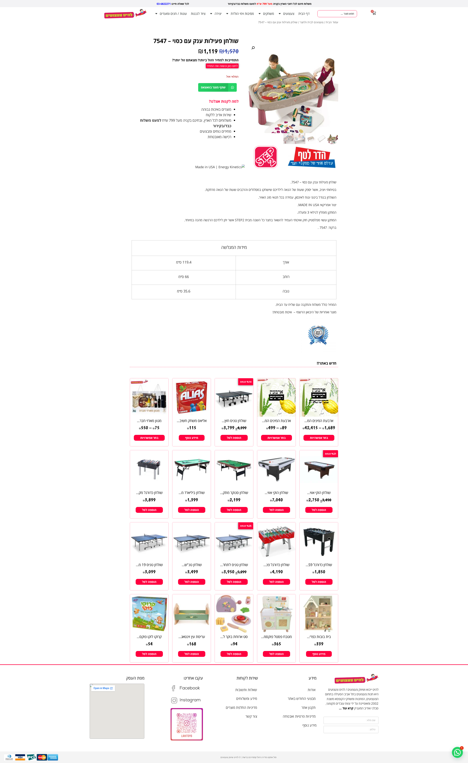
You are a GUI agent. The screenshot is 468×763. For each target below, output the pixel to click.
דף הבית (304, 13)
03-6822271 (164, 3)
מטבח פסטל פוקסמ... (276, 636)
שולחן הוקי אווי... (319, 492)
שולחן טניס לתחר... (234, 564)
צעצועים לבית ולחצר (311, 22)
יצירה (218, 13)
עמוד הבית (332, 22)
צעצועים (288, 13)
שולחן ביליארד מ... (192, 492)
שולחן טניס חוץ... (234, 420)
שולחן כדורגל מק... (149, 492)
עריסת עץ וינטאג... (191, 636)
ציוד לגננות (198, 13)
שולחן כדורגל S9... (319, 564)
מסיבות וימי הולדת (242, 13)
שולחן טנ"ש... (192, 564)
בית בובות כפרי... (319, 636)
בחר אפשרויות (319, 438)
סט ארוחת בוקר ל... (234, 636)
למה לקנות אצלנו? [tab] (224, 101)
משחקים (268, 13)
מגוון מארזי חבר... (149, 420)
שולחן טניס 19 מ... (149, 564)
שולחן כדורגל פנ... (276, 564)
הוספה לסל (234, 438)
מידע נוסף (191, 438)
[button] (253, 48)
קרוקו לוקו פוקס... (149, 636)
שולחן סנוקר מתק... (234, 492)
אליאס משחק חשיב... (192, 420)
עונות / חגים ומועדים (173, 13)
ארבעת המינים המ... (318, 420)
